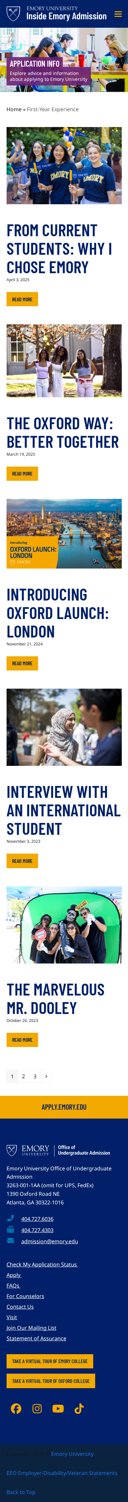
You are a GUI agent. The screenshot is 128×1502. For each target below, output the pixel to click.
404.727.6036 (37, 1219)
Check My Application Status (42, 1264)
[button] (118, 14)
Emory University (72, 1453)
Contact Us (20, 1306)
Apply (14, 1275)
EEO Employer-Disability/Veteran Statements (62, 1473)
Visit (12, 1317)
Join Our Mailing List (31, 1327)
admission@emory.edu (49, 1241)
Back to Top (21, 1492)
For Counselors (25, 1296)
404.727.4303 (37, 1230)
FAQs (14, 1285)
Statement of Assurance (36, 1338)
